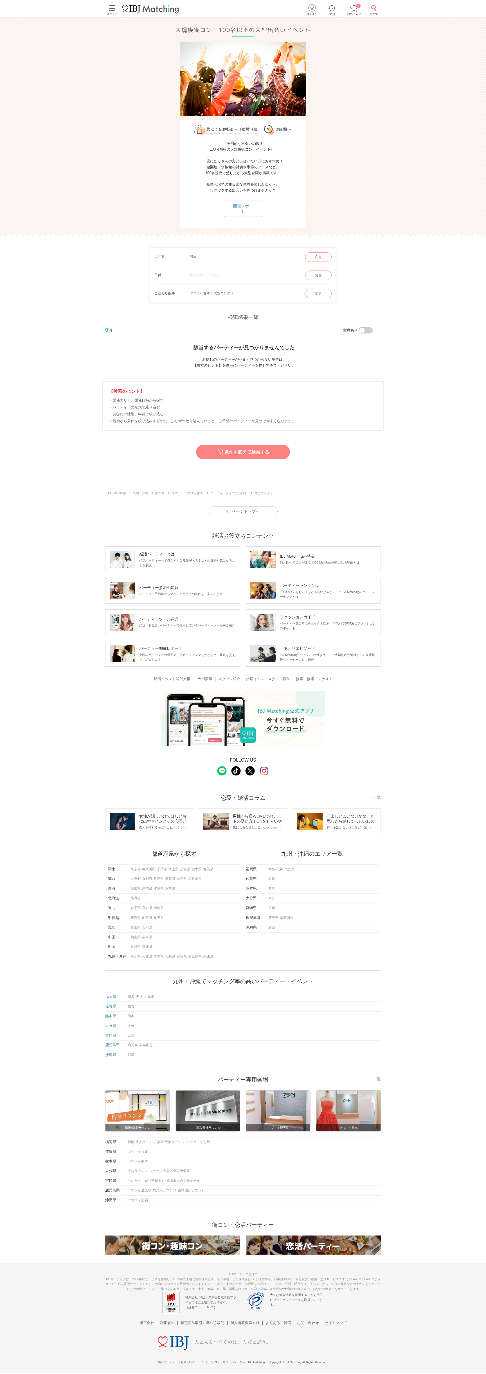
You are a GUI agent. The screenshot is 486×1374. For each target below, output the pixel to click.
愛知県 (135, 889)
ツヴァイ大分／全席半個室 (169, 1171)
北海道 (135, 898)
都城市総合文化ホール (183, 1181)
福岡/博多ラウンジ (142, 1142)
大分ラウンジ (138, 1171)
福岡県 (135, 957)
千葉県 (162, 869)
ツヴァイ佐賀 (138, 1151)
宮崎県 (182, 957)
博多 (271, 869)
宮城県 (147, 908)
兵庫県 (159, 879)
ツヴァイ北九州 (198, 1142)
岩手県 (135, 908)
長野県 (159, 918)
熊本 (271, 889)
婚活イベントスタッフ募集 (268, 679)
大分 (271, 898)
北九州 (290, 869)
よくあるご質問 (278, 1323)
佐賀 (271, 879)
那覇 (271, 927)
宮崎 (271, 908)
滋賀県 (170, 879)
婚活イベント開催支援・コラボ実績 (183, 679)
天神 (279, 869)
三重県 (170, 889)
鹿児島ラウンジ (164, 1190)
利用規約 (167, 1323)
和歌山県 (195, 879)
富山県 (135, 927)
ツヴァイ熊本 (138, 1161)
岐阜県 (159, 889)
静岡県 (147, 889)
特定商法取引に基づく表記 (202, 1323)
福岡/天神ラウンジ (171, 1142)
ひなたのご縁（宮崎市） (146, 1181)
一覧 (377, 797)
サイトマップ (336, 1323)
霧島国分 (286, 918)
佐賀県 (147, 957)
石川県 (147, 927)
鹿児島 (273, 918)
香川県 (135, 947)
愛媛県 (147, 947)
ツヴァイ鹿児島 (139, 1190)
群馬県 (208, 869)
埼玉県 (173, 869)
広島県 (147, 937)
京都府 (147, 879)
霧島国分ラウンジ (191, 1190)
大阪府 (135, 879)
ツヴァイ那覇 (138, 1200)
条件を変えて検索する (246, 451)
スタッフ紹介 (229, 679)
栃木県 (197, 869)
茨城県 (185, 869)
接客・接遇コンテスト (314, 679)
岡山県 (135, 937)
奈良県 (182, 879)
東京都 (135, 869)
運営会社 (147, 1323)
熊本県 (159, 957)
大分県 (170, 957)
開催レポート (243, 208)
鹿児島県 (195, 957)
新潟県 (135, 918)
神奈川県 (149, 869)
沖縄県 (208, 957)
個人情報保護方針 (245, 1323)
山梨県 (147, 918)
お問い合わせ (308, 1323)
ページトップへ (246, 511)
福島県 (159, 908)
